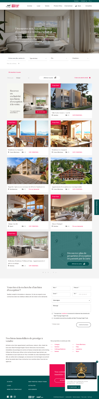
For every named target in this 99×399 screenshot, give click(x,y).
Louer (38, 6)
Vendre (47, 6)
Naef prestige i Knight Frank (37, 381)
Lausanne (79, 349)
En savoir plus (73, 387)
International (68, 6)
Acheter (29, 6)
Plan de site (83, 397)
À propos (76, 1)
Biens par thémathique (14, 389)
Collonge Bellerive (60, 349)
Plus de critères (12, 63)
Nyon (77, 351)
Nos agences (32, 389)
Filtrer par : (10, 78)
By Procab (90, 397)
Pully (77, 347)
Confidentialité (68, 397)
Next (89, 96)
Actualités (89, 6)
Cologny (57, 344)
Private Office (58, 6)
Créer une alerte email (81, 78)
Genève (57, 347)
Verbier (57, 351)
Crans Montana (80, 344)
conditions (64, 313)
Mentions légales (76, 397)
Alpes (79, 6)
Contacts (83, 1)
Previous (53, 96)
